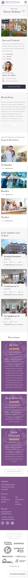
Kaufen (9, 56)
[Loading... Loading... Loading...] (14, 247)
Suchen (9, 59)
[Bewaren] (23, 11)
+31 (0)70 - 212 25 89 (7, 517)
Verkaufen (10, 54)
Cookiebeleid (18, 536)
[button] (4, 28)
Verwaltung (18, 504)
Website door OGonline (14, 538)
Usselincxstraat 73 (11, 286)
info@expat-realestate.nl (12, 81)
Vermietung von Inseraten (7, 487)
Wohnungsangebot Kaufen (8, 484)
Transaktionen (4, 489)
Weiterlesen (9, 168)
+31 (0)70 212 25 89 (11, 78)
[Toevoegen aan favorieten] (24, 241)
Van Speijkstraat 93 (11, 316)
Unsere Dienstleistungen (14, 86)
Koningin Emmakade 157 (14, 256)
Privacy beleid (9, 536)
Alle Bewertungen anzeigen (14, 471)
